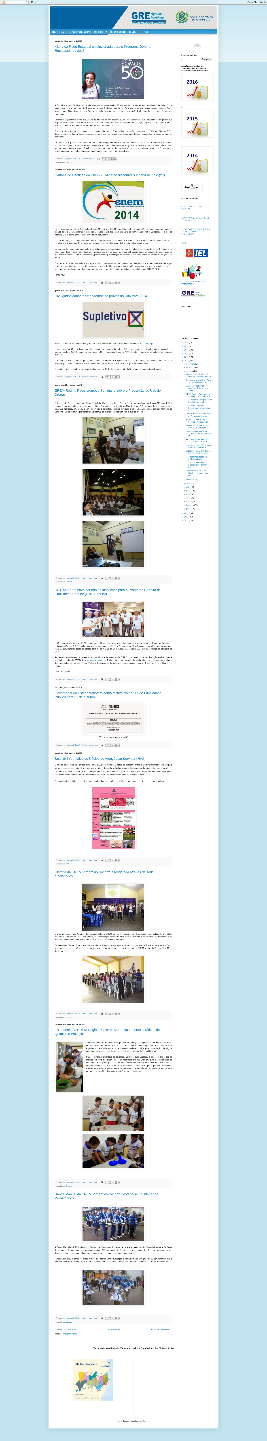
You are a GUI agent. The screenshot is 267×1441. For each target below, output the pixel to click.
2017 (186, 350)
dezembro (190, 364)
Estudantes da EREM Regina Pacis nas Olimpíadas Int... (198, 452)
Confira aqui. (148, 343)
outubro (189, 371)
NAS (67, 864)
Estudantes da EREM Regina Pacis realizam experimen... (199, 426)
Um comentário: (88, 159)
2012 (186, 517)
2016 (186, 354)
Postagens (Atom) (69, 1334)
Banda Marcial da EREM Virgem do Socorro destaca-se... (199, 433)
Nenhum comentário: (90, 282)
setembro (190, 480)
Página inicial (114, 1329)
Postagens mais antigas (161, 1329)
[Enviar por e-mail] (103, 158)
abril (188, 498)
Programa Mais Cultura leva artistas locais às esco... (198, 440)
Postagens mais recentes (66, 1329)
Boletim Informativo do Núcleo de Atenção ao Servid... (198, 415)
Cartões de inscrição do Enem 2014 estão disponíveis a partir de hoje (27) (110, 175)
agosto (189, 483)
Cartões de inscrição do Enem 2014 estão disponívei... (198, 381)
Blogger (146, 1421)
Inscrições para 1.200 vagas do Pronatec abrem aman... (199, 446)
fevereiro (190, 505)
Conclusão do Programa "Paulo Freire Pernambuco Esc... (198, 465)
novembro (190, 367)
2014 (186, 361)
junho (189, 491)
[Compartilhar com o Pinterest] (115, 158)
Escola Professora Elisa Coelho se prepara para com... (197, 473)
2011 (186, 521)
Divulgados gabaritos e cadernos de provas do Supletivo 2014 (101, 296)
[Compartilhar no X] (109, 158)
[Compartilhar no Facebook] (112, 158)
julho (188, 487)
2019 (186, 343)
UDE (68, 162)
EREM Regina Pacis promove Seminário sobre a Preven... (199, 395)
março (189, 501)
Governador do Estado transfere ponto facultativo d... (198, 408)
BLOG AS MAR (187, 281)
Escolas (69, 582)
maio (188, 494)
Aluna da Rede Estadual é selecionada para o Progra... (199, 375)
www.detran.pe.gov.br (96, 660)
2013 (186, 513)
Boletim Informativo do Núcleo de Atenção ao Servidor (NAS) (100, 759)
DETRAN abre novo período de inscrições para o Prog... (199, 401)
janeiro (189, 509)
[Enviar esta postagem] (98, 159)
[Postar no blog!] (106, 158)
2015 (186, 357)
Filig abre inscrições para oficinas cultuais (196, 458)
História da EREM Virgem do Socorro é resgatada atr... (198, 421)
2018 (186, 346)
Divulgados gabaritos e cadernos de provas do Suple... (197, 388)
